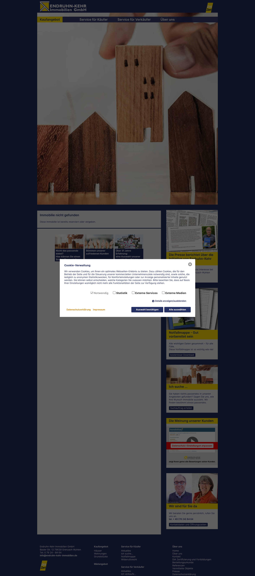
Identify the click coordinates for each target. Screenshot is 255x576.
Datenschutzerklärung (79, 309)
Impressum (99, 309)
